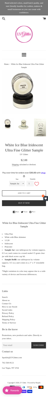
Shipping (15, 165)
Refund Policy (8, 316)
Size (17, 179)
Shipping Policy (8, 319)
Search (5, 297)
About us (6, 300)
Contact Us (6, 303)
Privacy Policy (8, 313)
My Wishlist (45, 198)
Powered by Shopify (34, 383)
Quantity (32, 179)
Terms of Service (9, 323)
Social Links (7, 310)
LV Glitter (23, 383)
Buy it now (24, 203)
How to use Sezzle (9, 307)
